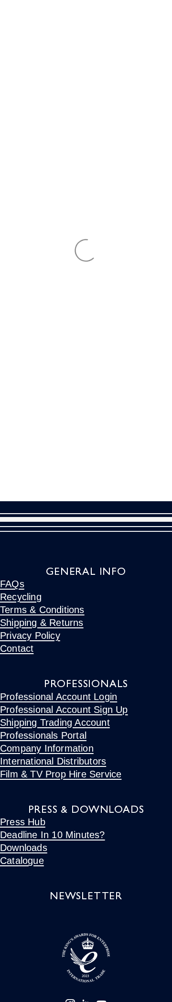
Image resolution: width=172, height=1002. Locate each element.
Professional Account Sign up (64, 709)
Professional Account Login (58, 696)
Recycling (21, 597)
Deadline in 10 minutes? (52, 835)
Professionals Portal (43, 735)
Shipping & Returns (42, 622)
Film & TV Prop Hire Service (60, 774)
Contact (16, 648)
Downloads (23, 847)
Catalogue (22, 860)
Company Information (47, 748)
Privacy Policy (30, 635)
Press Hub (22, 822)
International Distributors (53, 761)
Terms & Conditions (42, 609)
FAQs (12, 584)
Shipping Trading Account (55, 722)
